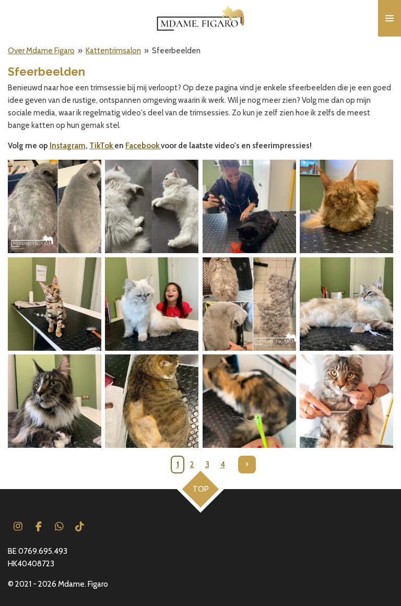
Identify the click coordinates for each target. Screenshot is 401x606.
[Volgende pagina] (247, 464)
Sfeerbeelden (176, 50)
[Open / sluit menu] (389, 18)
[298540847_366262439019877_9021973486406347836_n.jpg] (151, 303)
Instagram (68, 145)
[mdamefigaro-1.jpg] (54, 400)
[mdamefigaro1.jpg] (346, 303)
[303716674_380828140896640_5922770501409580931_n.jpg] (54, 303)
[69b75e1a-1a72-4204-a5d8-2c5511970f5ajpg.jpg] (54, 206)
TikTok (101, 145)
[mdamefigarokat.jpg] (249, 303)
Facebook (143, 145)
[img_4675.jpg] (151, 206)
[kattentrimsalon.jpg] (151, 400)
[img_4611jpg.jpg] (249, 206)
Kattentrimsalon (113, 50)
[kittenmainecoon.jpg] (346, 400)
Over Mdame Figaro (41, 50)
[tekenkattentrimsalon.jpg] (249, 400)
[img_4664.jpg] (346, 206)
